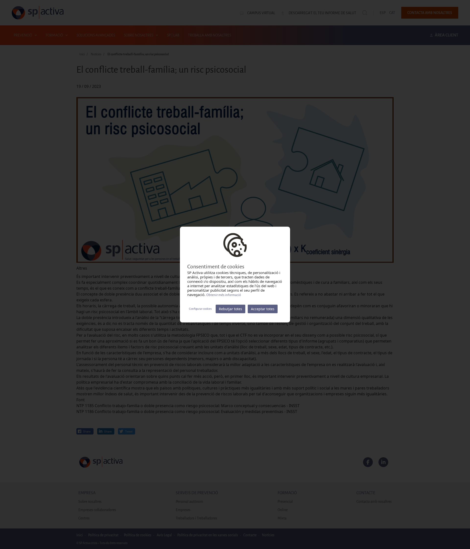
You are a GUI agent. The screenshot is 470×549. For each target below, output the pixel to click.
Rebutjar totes (230, 309)
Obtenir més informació (223, 295)
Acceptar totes (262, 309)
